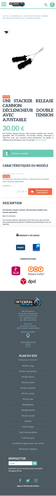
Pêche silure (28, 376)
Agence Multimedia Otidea (28, 486)
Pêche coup (28, 365)
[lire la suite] (40, 140)
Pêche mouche (28, 387)
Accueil (6, 16)
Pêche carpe (28, 393)
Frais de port (28, 437)
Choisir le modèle (19, 153)
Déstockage (28, 426)
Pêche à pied (28, 415)
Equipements (28, 410)
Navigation (28, 404)
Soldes (28, 421)
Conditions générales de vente (28, 443)
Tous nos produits (28, 432)
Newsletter (17, 458)
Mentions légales (28, 449)
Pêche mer (28, 399)
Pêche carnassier (28, 371)
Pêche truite (28, 382)
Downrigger (16, 16)
